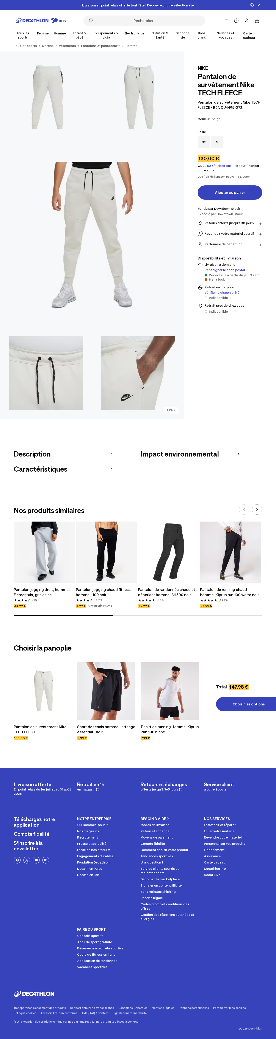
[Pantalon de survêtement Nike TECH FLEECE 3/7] (92, 235)
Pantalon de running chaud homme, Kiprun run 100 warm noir (229, 592)
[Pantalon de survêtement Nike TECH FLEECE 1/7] (138, 97)
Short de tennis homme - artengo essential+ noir (106, 729)
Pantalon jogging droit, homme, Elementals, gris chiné (42, 592)
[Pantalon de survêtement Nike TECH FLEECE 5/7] (138, 373)
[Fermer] (258, 5)
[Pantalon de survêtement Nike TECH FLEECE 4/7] (46, 373)
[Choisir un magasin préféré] (226, 21)
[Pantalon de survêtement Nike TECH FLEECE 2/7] (46, 97)
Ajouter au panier (230, 192)
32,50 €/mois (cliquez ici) (220, 166)
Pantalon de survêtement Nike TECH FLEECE (40, 729)
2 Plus (171, 410)
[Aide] (236, 21)
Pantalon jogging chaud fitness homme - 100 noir (103, 592)
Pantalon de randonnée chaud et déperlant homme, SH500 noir (166, 592)
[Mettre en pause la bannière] (251, 5)
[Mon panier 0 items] (257, 21)
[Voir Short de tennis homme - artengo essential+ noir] (106, 691)
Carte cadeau (249, 35)
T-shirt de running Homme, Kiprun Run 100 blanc (170, 729)
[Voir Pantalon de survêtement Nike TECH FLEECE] (43, 691)
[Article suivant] (257, 509)
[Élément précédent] (244, 509)
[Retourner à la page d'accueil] (41, 20)
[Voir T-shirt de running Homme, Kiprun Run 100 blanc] (170, 691)
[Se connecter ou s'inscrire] (247, 21)
